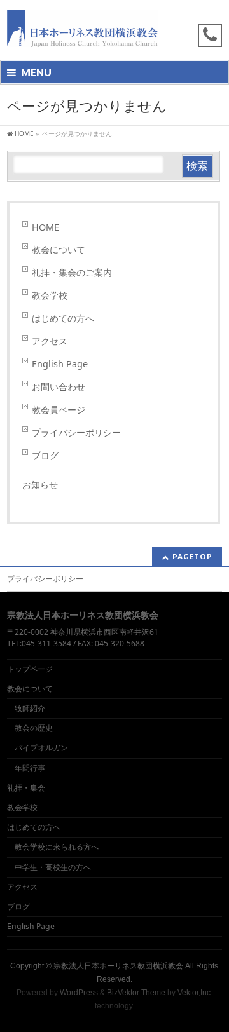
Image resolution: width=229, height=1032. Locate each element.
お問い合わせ (58, 387)
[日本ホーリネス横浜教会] (82, 39)
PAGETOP (192, 556)
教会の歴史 (34, 728)
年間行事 (30, 768)
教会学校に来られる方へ (57, 846)
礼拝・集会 (26, 787)
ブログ (45, 455)
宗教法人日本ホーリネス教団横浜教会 (118, 965)
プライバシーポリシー (76, 432)
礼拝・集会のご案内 (72, 272)
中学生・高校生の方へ (53, 867)
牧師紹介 (30, 708)
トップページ (30, 668)
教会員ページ (58, 410)
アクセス (49, 341)
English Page (60, 364)
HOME (45, 227)
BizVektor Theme (136, 992)
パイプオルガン (41, 747)
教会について (58, 249)
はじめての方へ (63, 318)
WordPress (79, 992)
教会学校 (49, 295)
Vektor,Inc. (194, 992)
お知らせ (40, 485)
